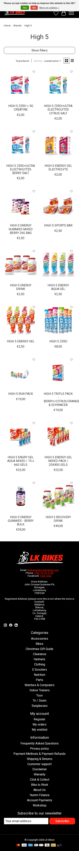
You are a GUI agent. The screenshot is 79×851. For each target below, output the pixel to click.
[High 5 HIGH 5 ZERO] (58, 320)
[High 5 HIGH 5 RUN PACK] (21, 373)
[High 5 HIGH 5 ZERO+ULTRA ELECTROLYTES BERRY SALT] (21, 145)
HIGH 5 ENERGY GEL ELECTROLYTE (58, 167)
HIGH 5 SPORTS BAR (58, 225)
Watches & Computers (39, 685)
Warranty (39, 774)
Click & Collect (39, 779)
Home (7, 25)
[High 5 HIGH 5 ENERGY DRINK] (21, 264)
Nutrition (39, 675)
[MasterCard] (18, 845)
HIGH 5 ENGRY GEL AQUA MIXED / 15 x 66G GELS (20, 460)
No (34, 8)
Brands (17, 25)
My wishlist (39, 729)
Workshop (39, 805)
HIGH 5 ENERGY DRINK (20, 287)
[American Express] (30, 845)
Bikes (39, 644)
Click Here (45, 575)
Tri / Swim (39, 700)
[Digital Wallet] (39, 845)
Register (39, 719)
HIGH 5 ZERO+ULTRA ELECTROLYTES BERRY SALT (20, 169)
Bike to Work (39, 785)
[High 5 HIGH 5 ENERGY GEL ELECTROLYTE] (58, 145)
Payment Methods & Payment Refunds (39, 754)
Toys (39, 695)
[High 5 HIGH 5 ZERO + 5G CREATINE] (21, 85)
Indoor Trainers (40, 690)
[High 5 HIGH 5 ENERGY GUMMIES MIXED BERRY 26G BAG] (21, 204)
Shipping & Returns (39, 759)
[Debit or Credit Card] (59, 845)
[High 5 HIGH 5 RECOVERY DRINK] (58, 496)
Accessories (39, 638)
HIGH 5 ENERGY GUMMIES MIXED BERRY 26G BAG (21, 229)
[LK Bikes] (14, 12)
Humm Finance (39, 795)
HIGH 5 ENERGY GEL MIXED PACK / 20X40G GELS (58, 460)
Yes (25, 8)
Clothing (39, 664)
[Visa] (24, 845)
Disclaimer (39, 769)
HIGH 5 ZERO (58, 341)
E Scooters (39, 669)
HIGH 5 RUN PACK (20, 394)
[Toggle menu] (71, 13)
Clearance (39, 654)
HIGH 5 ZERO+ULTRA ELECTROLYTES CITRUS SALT (58, 109)
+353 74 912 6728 (43, 573)
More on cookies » (49, 8)
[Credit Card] (47, 845)
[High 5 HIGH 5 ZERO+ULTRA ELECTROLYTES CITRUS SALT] (58, 85)
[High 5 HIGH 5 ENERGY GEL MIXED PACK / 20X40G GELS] (58, 436)
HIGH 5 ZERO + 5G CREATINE (20, 107)
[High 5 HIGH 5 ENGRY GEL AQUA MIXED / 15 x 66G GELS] (21, 436)
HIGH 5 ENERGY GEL (21, 341)
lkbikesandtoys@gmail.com (43, 570)
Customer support (39, 764)
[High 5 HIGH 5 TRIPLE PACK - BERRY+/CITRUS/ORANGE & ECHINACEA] (58, 373)
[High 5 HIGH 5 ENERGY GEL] (21, 320)
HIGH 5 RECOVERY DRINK (58, 519)
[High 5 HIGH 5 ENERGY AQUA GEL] (58, 264)
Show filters (39, 50)
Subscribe (62, 821)
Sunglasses (40, 706)
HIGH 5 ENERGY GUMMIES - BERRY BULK (21, 520)
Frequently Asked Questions (40, 743)
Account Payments (39, 800)
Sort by (38, 60)
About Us (39, 790)
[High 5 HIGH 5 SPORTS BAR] (58, 204)
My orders (39, 724)
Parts (39, 680)
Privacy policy (39, 748)
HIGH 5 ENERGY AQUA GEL (58, 287)
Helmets (39, 659)
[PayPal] (53, 845)
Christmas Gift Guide (39, 649)
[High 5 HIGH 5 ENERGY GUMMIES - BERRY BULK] (21, 496)
